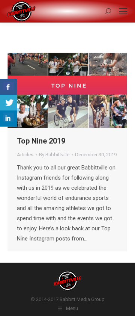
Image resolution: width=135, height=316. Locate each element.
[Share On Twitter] (8, 103)
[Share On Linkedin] (8, 118)
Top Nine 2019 (41, 140)
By (54, 154)
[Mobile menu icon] (123, 11)
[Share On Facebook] (8, 87)
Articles (25, 154)
